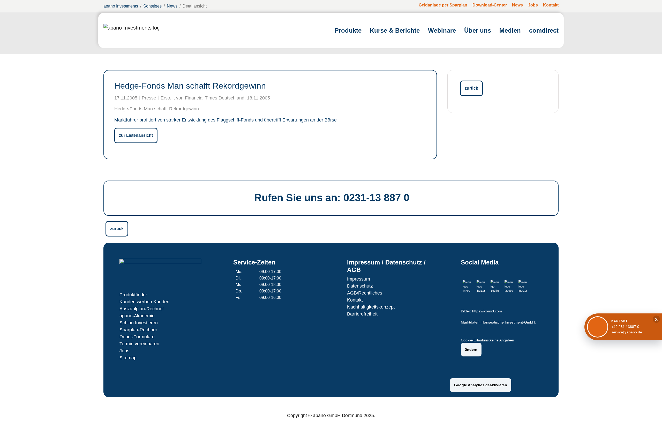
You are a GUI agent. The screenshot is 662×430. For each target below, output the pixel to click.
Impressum (358, 279)
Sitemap (128, 357)
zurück (471, 88)
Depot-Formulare (137, 336)
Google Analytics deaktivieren (480, 385)
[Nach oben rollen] (650, 418)
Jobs (124, 350)
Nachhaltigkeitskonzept (371, 307)
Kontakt (355, 300)
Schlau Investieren (138, 322)
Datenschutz (360, 286)
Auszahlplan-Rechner (141, 308)
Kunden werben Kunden (144, 301)
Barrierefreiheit (362, 314)
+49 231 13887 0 (625, 327)
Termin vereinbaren (139, 343)
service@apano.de (626, 332)
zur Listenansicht (136, 135)
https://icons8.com (487, 311)
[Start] (131, 30)
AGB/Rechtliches (364, 293)
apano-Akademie (137, 315)
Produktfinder (133, 294)
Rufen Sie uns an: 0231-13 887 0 (331, 197)
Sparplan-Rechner (138, 329)
